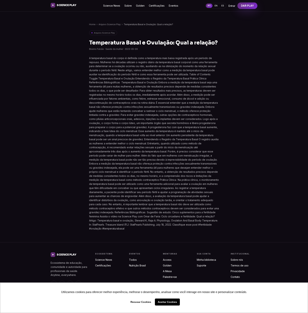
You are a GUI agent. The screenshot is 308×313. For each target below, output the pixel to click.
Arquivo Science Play (110, 24)
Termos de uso (239, 265)
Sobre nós (237, 259)
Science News (111, 5)
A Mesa (167, 271)
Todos (133, 259)
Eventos (173, 5)
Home (92, 24)
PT (209, 5)
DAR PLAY (247, 5)
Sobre (128, 5)
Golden (140, 5)
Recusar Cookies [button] (140, 302)
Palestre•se (170, 276)
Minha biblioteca (206, 259)
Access (167, 259)
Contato (235, 276)
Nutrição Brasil (137, 265)
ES (222, 5)
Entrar (232, 5)
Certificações (157, 5)
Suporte (201, 265)
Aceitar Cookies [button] (167, 302)
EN (216, 5)
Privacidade (238, 271)
